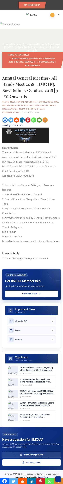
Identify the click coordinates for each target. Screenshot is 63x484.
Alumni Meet (22, 55)
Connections (46, 102)
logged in (22, 258)
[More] (45, 120)
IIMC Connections (38, 105)
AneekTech (43, 477)
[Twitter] (10, 120)
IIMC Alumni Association (15, 105)
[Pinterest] (27, 120)
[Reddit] (16, 120)
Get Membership (32, 5)
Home (11, 55)
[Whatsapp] (33, 120)
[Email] (39, 120)
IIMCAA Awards (10, 109)
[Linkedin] (22, 120)
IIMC (56, 102)
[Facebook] (5, 120)
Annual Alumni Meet (27, 102)
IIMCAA (52, 105)
